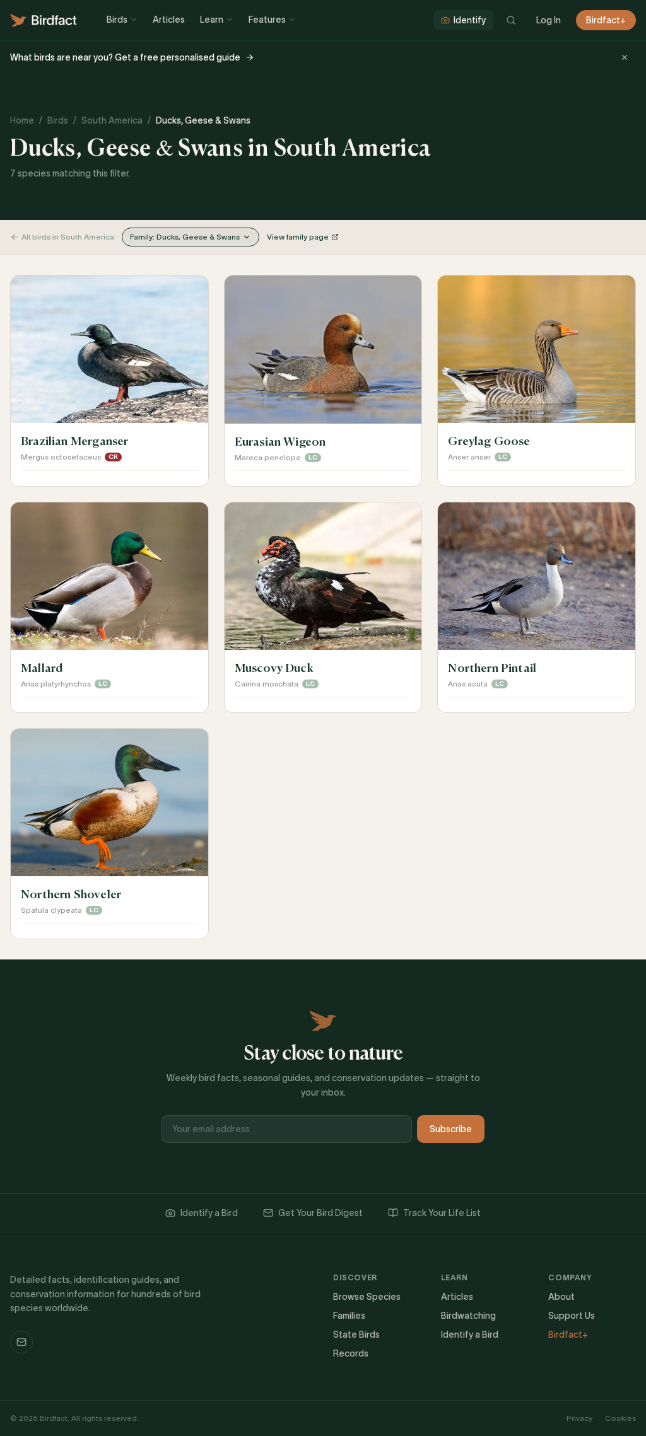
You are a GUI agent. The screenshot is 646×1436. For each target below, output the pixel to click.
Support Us (571, 1316)
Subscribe (451, 1129)
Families (349, 1316)
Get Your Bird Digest (320, 1213)
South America (112, 120)
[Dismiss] (624, 57)
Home (22, 120)
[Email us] (21, 1342)
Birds (117, 19)
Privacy (579, 1418)
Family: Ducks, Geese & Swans (185, 237)
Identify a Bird (209, 1213)
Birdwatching (468, 1316)
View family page (298, 237)
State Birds (356, 1334)
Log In (548, 20)
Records (350, 1353)
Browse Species (367, 1297)
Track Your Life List (442, 1213)
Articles (169, 19)
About (561, 1297)
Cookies (620, 1418)
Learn (211, 19)
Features (267, 19)
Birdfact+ (606, 20)
